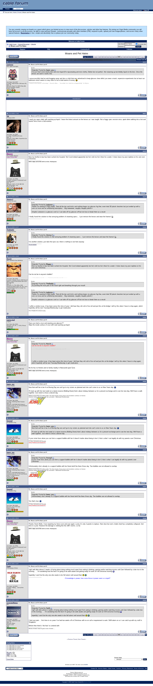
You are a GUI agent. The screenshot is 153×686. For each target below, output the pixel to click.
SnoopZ (10, 421)
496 (135, 57)
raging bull (11, 320)
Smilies (9, 653)
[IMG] (8, 655)
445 (116, 57)
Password (121, 46)
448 (124, 57)
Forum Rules (10, 659)
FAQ (48, 49)
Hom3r (9, 259)
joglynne (10, 65)
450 (130, 57)
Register (22, 49)
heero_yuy (10, 384)
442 (108, 57)
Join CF (146, 10)
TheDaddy (10, 230)
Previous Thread (72, 639)
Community (84, 49)
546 (138, 57)
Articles (18, 9)
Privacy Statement (127, 668)
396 (102, 57)
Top (146, 668)
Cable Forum (12, 44)
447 (122, 57)
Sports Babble (33, 244)
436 (105, 57)
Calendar (129, 49)
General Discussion (24, 44)
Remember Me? (142, 44)
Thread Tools (141, 59)
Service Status (102, 668)
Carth (9, 566)
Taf (8, 116)
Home (14, 12)
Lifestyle (33, 44)
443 (111, 57)
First (95, 57)
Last (143, 57)
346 (100, 57)
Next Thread (81, 639)
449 (127, 57)
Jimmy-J (10, 199)
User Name (121, 44)
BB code (9, 652)
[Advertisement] (124, 4)
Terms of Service (139, 668)
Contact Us (94, 668)
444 (113, 57)
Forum (7, 9)
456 (133, 57)
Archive (118, 668)
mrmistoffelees (12, 603)
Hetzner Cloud (87, 682)
